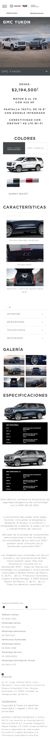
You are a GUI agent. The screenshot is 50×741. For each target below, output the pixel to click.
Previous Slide (8, 262)
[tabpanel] (25, 258)
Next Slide (42, 262)
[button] (37, 88)
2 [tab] (9, 307)
